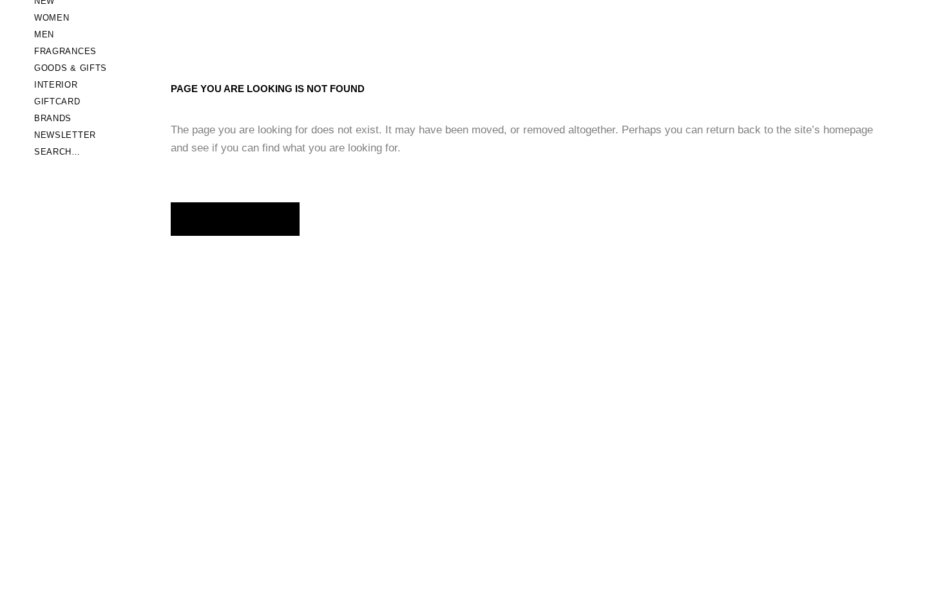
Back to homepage (235, 219)
